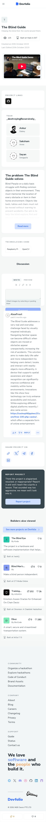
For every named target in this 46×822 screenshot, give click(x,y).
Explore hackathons (19, 672)
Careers (12, 709)
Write (16, 280)
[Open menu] (3, 4)
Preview (28, 280)
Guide (11, 736)
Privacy (12, 717)
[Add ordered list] (29, 284)
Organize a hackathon (20, 668)
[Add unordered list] (26, 284)
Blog (10, 704)
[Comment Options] (38, 432)
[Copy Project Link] (8, 453)
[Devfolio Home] (23, 3)
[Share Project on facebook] (32, 453)
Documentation (16, 685)
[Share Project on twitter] (16, 453)
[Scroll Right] (38, 67)
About (11, 700)
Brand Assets (15, 681)
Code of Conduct (17, 677)
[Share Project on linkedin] (8, 460)
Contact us (14, 745)
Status (11, 741)
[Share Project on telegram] (24, 453)
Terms (11, 722)
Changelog (14, 713)
